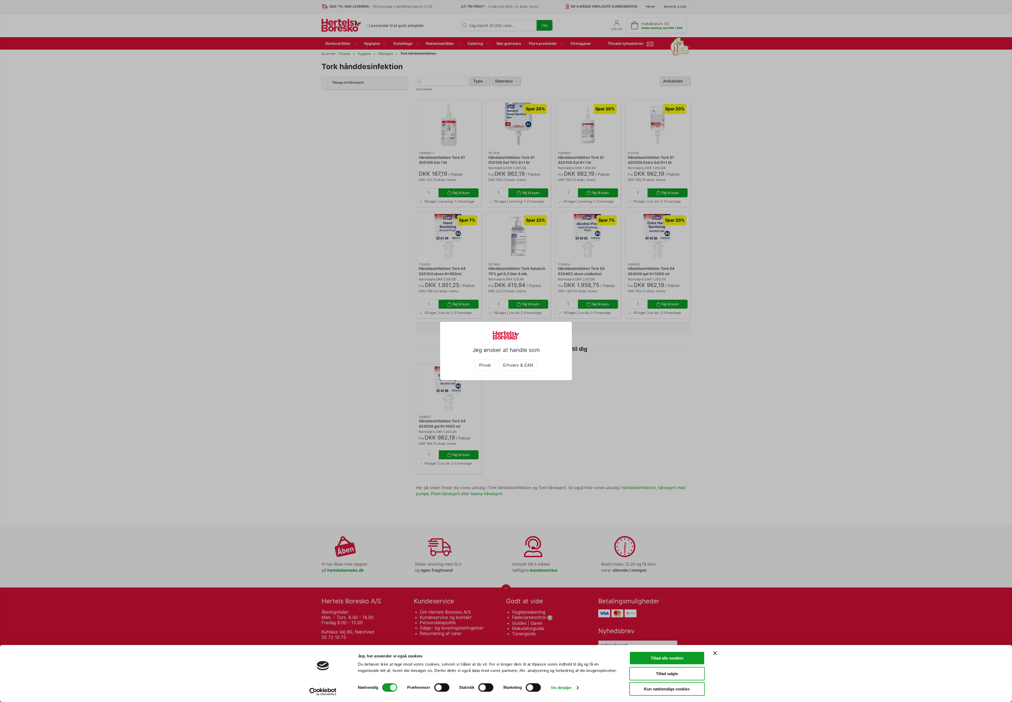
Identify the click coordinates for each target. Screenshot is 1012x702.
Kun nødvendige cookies (667, 689)
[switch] (441, 687)
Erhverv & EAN (518, 365)
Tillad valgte (667, 673)
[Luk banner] (715, 653)
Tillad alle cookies (667, 658)
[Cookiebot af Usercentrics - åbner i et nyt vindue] (323, 692)
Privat (485, 365)
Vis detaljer (561, 687)
